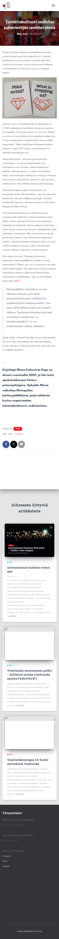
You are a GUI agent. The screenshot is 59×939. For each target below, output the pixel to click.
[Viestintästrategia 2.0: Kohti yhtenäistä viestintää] (29, 732)
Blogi (18, 428)
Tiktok (4, 861)
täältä (17, 281)
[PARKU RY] (7, 5)
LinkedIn (6, 866)
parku (10, 434)
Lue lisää (11, 616)
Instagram (6, 856)
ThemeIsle (37, 931)
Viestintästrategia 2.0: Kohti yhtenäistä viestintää (27, 762)
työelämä (19, 434)
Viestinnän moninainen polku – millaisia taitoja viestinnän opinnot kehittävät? (29, 674)
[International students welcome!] (29, 540)
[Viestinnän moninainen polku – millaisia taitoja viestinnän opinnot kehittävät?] (29, 643)
